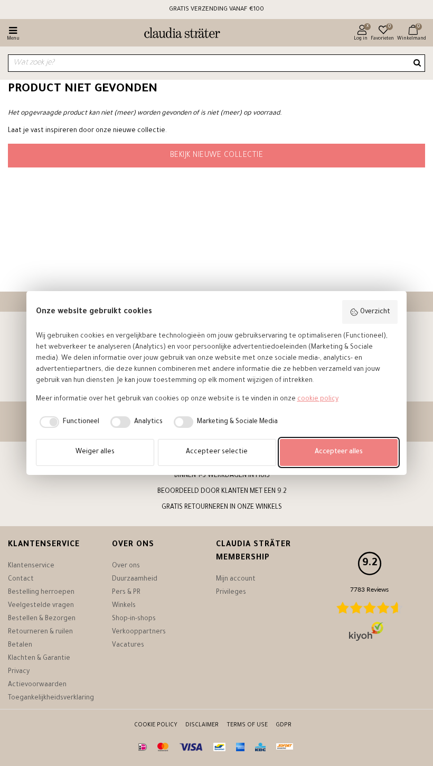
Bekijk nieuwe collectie (216, 156)
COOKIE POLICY (155, 725)
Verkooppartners (139, 632)
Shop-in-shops (134, 619)
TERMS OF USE (247, 725)
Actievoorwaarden (37, 685)
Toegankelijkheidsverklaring (51, 698)
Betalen (20, 645)
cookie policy (317, 399)
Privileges (231, 592)
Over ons (126, 566)
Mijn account (236, 579)
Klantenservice (31, 566)
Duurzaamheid (134, 579)
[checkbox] (68, 422)
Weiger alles (95, 452)
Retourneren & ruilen (40, 632)
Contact (21, 579)
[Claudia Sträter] (177, 34)
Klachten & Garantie (39, 658)
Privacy (19, 672)
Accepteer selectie (217, 452)
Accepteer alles (339, 452)
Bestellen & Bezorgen (42, 619)
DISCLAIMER (202, 725)
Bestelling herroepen (41, 592)
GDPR (283, 725)
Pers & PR (126, 592)
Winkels (124, 606)
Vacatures (128, 645)
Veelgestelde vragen (41, 606)
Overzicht (375, 312)
